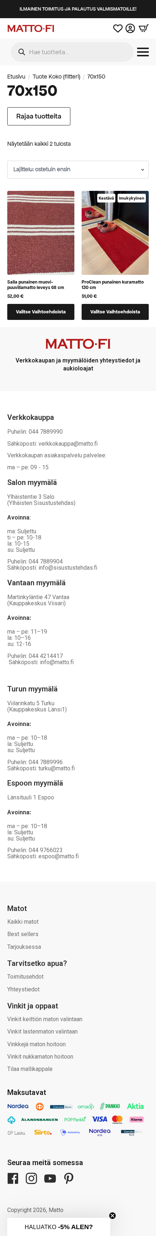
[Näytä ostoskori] (142, 28)
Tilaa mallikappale (30, 1069)
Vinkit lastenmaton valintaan (42, 1031)
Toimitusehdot (25, 976)
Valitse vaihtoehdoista (41, 312)
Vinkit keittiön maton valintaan (44, 1019)
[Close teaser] (112, 1215)
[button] (58, 1227)
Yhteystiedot (23, 989)
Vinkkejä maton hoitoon (36, 1044)
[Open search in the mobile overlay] (72, 52)
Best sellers (22, 934)
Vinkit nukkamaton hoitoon (40, 1056)
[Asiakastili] (130, 28)
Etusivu (16, 76)
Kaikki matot (22, 921)
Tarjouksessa (24, 946)
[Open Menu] (143, 52)
